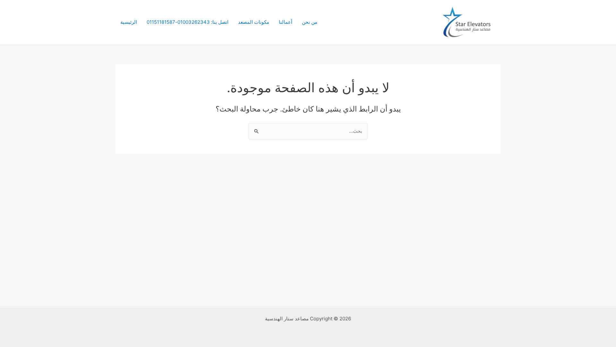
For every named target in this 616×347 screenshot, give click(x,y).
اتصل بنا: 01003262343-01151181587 (187, 22)
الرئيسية (128, 22)
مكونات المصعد (253, 22)
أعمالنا (285, 22)
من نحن (309, 22)
